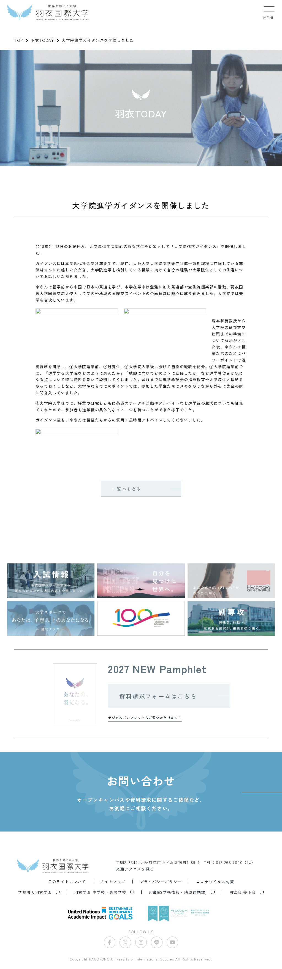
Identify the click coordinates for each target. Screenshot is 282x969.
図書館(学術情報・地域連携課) (177, 892)
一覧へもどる (126, 488)
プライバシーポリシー (161, 881)
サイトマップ (112, 881)
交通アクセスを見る (135, 869)
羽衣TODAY (42, 40)
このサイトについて (67, 881)
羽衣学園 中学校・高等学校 (100, 892)
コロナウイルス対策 (215, 881)
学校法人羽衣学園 (35, 892)
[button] (269, 12)
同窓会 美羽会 (242, 892)
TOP (18, 40)
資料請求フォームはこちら (158, 696)
